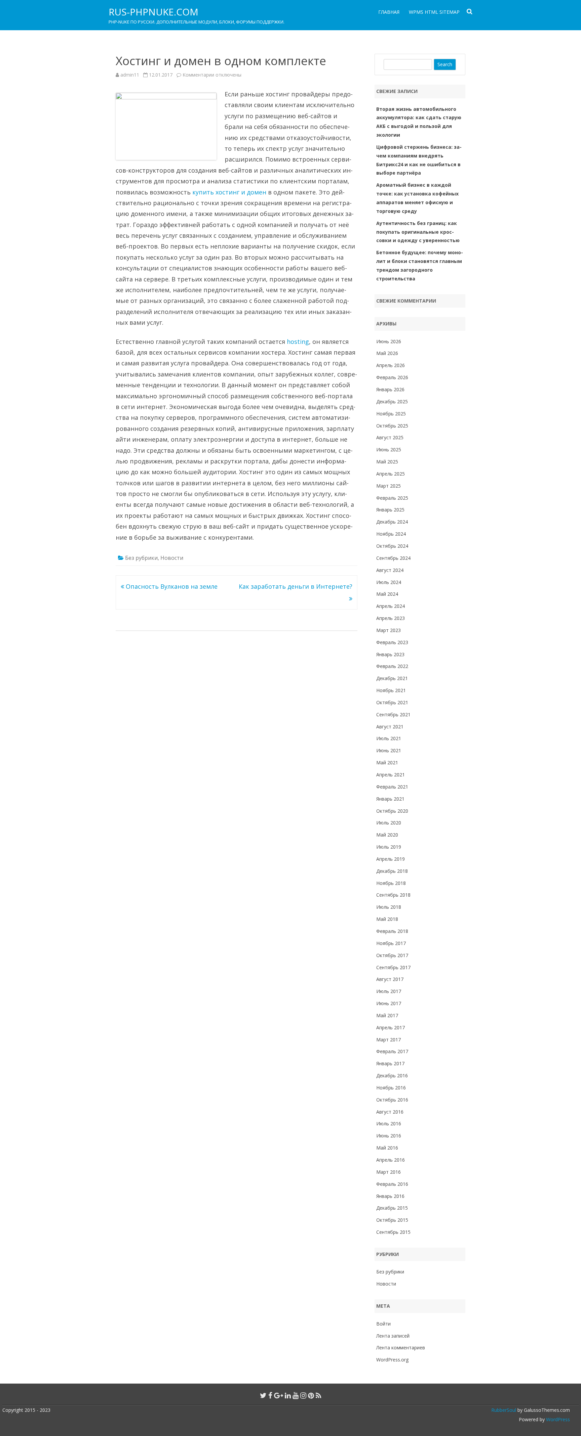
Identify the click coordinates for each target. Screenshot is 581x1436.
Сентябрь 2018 (393, 895)
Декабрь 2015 (392, 1208)
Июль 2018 (388, 907)
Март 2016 (388, 1172)
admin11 (129, 75)
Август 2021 (389, 726)
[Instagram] (303, 1395)
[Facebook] (270, 1395)
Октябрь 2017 (392, 955)
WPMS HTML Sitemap (434, 12)
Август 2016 (389, 1112)
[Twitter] (263, 1395)
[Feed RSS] (318, 1395)
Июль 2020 (388, 822)
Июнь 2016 (388, 1135)
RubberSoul (503, 1410)
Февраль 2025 (392, 498)
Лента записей (393, 1336)
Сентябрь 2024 (393, 558)
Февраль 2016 (392, 1184)
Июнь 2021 (388, 750)
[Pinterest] (311, 1395)
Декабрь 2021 (392, 678)
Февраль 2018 (392, 931)
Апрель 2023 (390, 618)
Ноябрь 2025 (391, 413)
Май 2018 (387, 919)
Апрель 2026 (390, 365)
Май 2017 (387, 1015)
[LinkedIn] (288, 1395)
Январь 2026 (390, 389)
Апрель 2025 (390, 473)
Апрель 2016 (390, 1160)
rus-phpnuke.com (153, 12)
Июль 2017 (388, 991)
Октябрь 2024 (392, 546)
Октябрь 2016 (392, 1099)
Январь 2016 (390, 1196)
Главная (388, 12)
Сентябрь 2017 (393, 967)
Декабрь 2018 (392, 871)
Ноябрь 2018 (391, 883)
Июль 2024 (388, 582)
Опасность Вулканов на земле (171, 586)
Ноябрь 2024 (391, 534)
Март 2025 (388, 486)
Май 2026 (387, 353)
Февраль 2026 (392, 377)
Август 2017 (389, 979)
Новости (171, 558)
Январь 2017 (390, 1063)
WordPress (557, 1419)
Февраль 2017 (392, 1051)
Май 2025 (387, 461)
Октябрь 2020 (392, 811)
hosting (298, 342)
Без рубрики (141, 558)
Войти (383, 1323)
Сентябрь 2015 (393, 1232)
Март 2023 (388, 630)
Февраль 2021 (392, 786)
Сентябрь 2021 (393, 714)
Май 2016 (387, 1148)
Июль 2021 (388, 738)
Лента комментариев (400, 1347)
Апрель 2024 (390, 606)
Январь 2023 (390, 654)
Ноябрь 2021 (391, 690)
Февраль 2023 (392, 642)
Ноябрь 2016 (391, 1087)
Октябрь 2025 (392, 425)
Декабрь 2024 (392, 522)
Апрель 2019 (390, 859)
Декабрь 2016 (392, 1075)
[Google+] (278, 1395)
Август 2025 (389, 437)
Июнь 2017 (388, 1003)
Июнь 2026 (388, 341)
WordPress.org (392, 1359)
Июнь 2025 (388, 449)
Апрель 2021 (390, 774)
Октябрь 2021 (392, 702)
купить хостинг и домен (229, 192)
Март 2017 (388, 1039)
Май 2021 (387, 762)
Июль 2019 (388, 847)
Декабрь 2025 (392, 401)
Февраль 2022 (392, 666)
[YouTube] (296, 1395)
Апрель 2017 (390, 1027)
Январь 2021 (390, 799)
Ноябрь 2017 (391, 943)
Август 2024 (389, 570)
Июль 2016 (388, 1123)
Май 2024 (387, 594)
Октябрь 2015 (392, 1220)
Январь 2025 (390, 509)
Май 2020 (387, 835)
